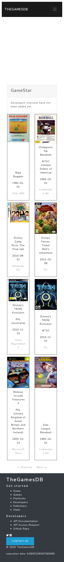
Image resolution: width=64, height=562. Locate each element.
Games (17, 494)
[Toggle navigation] (54, 9)
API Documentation (25, 521)
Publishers (20, 506)
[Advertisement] (32, 51)
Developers (20, 502)
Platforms (19, 498)
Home (17, 491)
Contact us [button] (20, 541)
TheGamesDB (16, 9)
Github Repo (21, 528)
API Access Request (26, 525)
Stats (16, 509)
